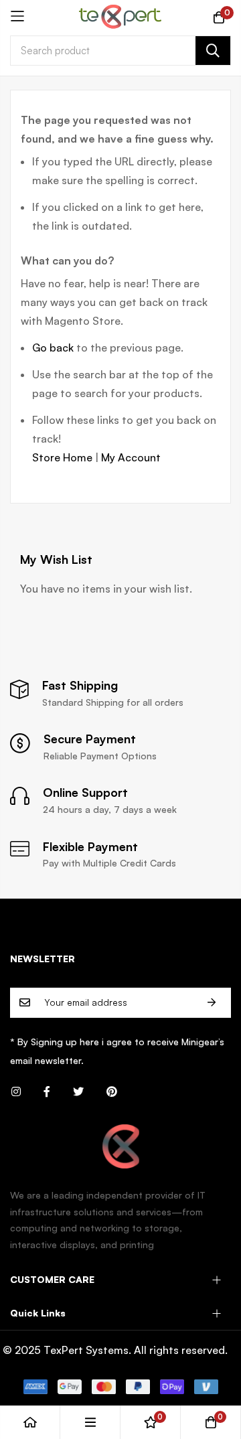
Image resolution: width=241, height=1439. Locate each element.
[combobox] (120, 50)
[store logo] (120, 16)
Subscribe (211, 1003)
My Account (131, 457)
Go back (53, 347)
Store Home (62, 457)
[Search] (212, 50)
